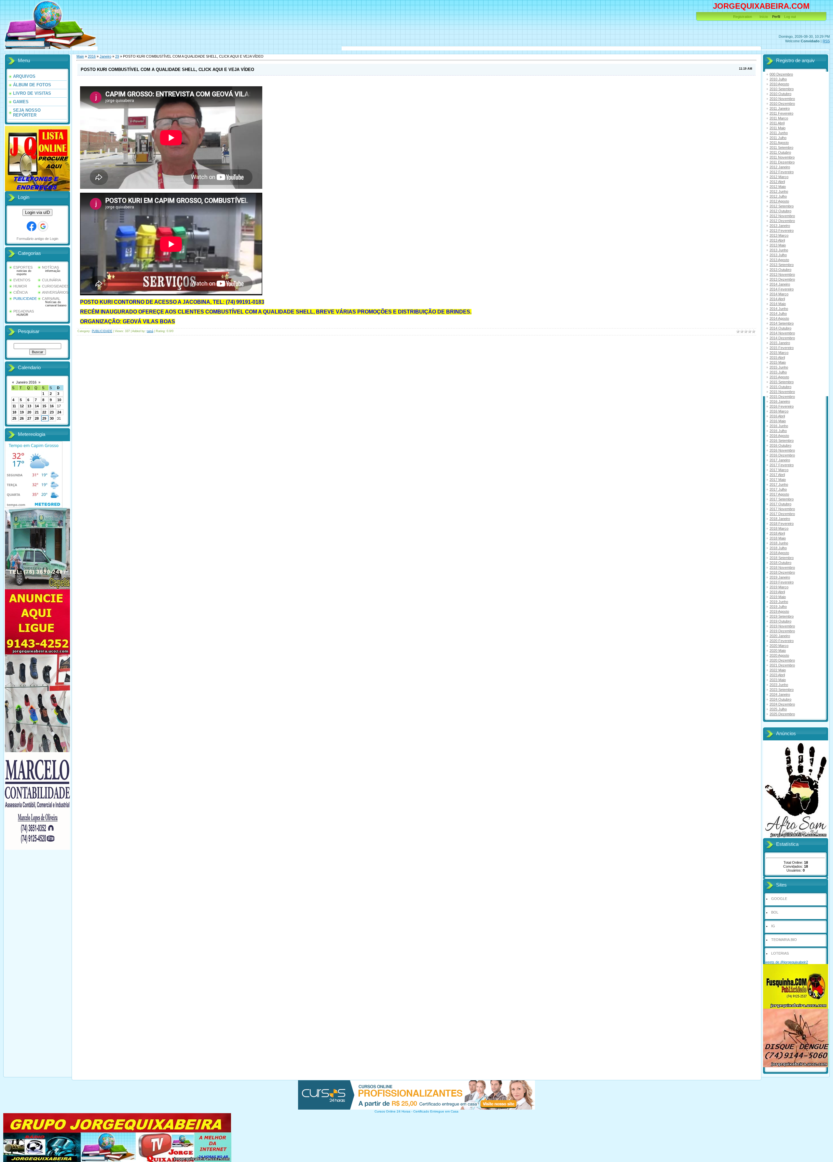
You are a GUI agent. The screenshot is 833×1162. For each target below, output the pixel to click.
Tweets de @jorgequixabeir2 (785, 962)
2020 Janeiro (780, 636)
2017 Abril (777, 475)
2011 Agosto (779, 143)
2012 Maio (778, 187)
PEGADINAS (23, 311)
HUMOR (20, 286)
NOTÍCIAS (50, 267)
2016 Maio (778, 421)
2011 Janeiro (780, 108)
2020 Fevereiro (782, 641)
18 (14, 412)
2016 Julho (778, 431)
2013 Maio (778, 245)
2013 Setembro (782, 265)
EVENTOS (21, 280)
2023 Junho (779, 685)
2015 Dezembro (782, 397)
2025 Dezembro (782, 714)
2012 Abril (777, 182)
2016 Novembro (782, 450)
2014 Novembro (782, 333)
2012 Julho (778, 196)
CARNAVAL (51, 299)
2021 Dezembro (782, 665)
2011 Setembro (781, 147)
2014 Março (779, 294)
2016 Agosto (779, 436)
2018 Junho (779, 543)
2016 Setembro (782, 440)
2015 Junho (779, 367)
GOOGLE (779, 899)
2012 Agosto (779, 201)
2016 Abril (777, 416)
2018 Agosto (779, 553)
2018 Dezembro (782, 572)
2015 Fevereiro (782, 348)
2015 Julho (778, 372)
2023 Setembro (782, 690)
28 (37, 418)
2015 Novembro (782, 392)
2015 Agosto (779, 377)
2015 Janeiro (780, 343)
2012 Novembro (782, 216)
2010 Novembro (782, 99)
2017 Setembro (782, 499)
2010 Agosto (779, 84)
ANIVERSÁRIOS (55, 292)
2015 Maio (778, 362)
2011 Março (779, 118)
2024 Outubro (780, 699)
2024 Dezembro (782, 704)
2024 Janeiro (780, 694)
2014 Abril (777, 299)
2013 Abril (777, 240)
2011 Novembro (782, 157)
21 (37, 412)
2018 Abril (777, 533)
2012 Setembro (782, 206)
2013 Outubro (780, 270)
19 (22, 412)
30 (52, 418)
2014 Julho (778, 313)
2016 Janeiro (780, 401)
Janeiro (105, 56)
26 (22, 418)
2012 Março (779, 177)
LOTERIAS (780, 953)
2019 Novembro (782, 626)
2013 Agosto (779, 260)
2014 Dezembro (782, 338)
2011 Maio (777, 128)
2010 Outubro (780, 94)
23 (52, 412)
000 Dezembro (781, 74)
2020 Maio (778, 650)
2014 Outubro (780, 328)
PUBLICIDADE (25, 299)
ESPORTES (23, 267)
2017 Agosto (779, 494)
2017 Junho (779, 484)
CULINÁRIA (51, 280)
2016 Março (779, 411)
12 (22, 406)
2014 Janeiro (780, 284)
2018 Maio (778, 538)
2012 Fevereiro (782, 172)
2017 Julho (778, 489)
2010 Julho (778, 79)
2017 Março (779, 470)
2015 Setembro (782, 382)
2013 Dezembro (782, 279)
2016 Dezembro (782, 455)
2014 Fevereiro (782, 289)
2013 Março (779, 235)
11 (14, 406)
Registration (742, 17)
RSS (826, 41)
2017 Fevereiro (782, 465)
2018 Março (779, 528)
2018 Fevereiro (782, 523)
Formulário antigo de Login (37, 239)
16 (52, 406)
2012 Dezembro (782, 221)
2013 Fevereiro (782, 230)
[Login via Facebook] (31, 226)
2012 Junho (779, 191)
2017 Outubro (780, 504)
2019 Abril (777, 592)
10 (59, 400)
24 (59, 412)
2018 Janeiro (780, 519)
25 (14, 418)
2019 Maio (778, 597)
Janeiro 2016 (26, 382)
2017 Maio (778, 480)
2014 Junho (779, 309)
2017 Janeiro (780, 460)
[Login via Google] (43, 226)
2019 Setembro (782, 616)
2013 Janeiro (780, 226)
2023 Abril (777, 675)
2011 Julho (778, 138)
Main (80, 56)
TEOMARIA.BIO (784, 940)
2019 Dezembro (782, 631)
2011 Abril (777, 123)
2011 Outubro (780, 152)
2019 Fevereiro (782, 582)
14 (37, 406)
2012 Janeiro (780, 167)
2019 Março (779, 587)
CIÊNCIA (20, 292)
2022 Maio (778, 670)
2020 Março (779, 646)
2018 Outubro (780, 563)
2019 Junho (779, 602)
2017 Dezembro (782, 514)
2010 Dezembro (782, 103)
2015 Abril (777, 357)
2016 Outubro (780, 445)
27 (29, 418)
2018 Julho (778, 548)
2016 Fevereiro (782, 406)
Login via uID (37, 212)
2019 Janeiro (780, 577)
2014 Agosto (779, 318)
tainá (150, 331)
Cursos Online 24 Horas (392, 1111)
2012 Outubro (780, 211)
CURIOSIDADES (55, 286)
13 (29, 406)
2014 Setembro (782, 323)
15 (44, 406)
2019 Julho (778, 607)
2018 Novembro (782, 567)
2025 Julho (778, 709)
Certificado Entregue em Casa (435, 1111)
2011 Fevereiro (781, 113)
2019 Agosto (779, 611)
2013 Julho (778, 255)
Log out (790, 17)
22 (44, 412)
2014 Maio (778, 304)
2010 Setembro (782, 89)
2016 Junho (779, 426)
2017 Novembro (782, 509)
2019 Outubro (780, 621)
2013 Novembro (782, 274)
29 (44, 418)
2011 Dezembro (782, 162)
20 (29, 412)
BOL (774, 912)
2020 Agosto (779, 655)
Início (763, 17)
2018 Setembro (782, 558)
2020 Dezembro (782, 660)
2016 (92, 56)
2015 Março (779, 353)
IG (773, 926)
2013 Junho (779, 250)
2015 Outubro (780, 387)
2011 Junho (779, 133)
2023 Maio (778, 680)
